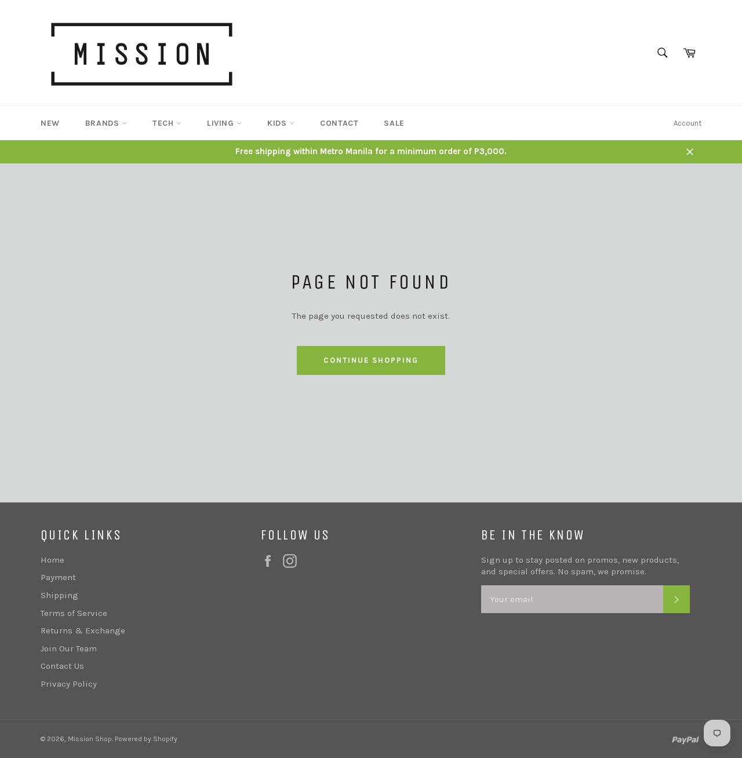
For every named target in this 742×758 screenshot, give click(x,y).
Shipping (59, 595)
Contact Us (62, 666)
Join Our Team (69, 648)
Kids (278, 123)
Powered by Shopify (146, 739)
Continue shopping (370, 360)
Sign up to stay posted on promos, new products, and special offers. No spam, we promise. (580, 566)
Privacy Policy (69, 684)
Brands (103, 123)
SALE (394, 123)
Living (222, 123)
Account (687, 123)
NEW (50, 123)
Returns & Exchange (83, 630)
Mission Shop (90, 739)
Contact (339, 123)
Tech (164, 123)
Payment (58, 577)
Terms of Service (74, 613)
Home (52, 560)
